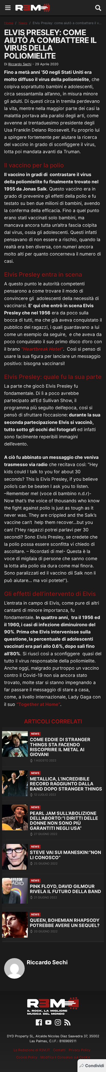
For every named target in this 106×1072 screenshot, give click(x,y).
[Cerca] (98, 8)
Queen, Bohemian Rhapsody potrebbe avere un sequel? (65, 923)
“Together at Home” (38, 704)
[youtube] (48, 1021)
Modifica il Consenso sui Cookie (65, 1057)
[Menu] (8, 8)
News (23, 23)
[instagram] (58, 1021)
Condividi (94, 1065)
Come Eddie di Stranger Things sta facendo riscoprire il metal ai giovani (60, 747)
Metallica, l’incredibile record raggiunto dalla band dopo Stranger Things (66, 783)
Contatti (59, 1050)
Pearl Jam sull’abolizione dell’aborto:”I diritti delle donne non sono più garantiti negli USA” (64, 821)
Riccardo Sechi (19, 64)
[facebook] (39, 1021)
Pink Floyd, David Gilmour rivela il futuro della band (65, 889)
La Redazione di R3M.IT (32, 1050)
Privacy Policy (79, 1050)
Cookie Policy (26, 1057)
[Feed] (67, 1021)
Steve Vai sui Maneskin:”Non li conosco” (65, 855)
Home (8, 23)
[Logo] (32, 7)
